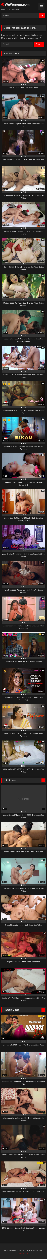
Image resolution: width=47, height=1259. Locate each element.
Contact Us (23, 1253)
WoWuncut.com (17, 4)
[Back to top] (39, 1251)
